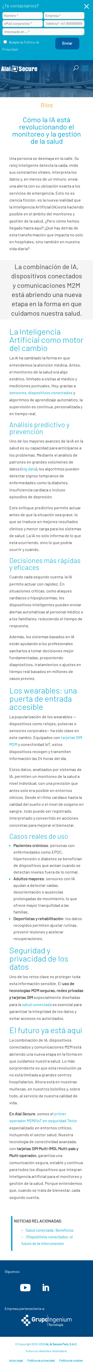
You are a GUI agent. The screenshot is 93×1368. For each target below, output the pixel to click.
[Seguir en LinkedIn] (45, 1287)
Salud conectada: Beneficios (49, 1230)
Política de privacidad (41, 1360)
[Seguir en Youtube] (25, 1287)
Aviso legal (16, 1360)
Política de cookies (71, 1360)
